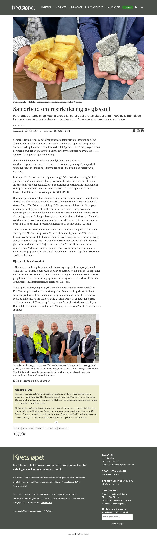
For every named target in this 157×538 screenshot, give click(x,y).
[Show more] (56, 423)
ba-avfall (51, 428)
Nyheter (46, 7)
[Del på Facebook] (134, 131)
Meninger (61, 7)
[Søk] (136, 7)
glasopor (28, 428)
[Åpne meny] (142, 7)
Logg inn (128, 7)
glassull (63, 428)
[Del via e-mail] (142, 131)
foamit (39, 428)
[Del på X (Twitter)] (138, 131)
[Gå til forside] (25, 7)
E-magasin (77, 7)
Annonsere (113, 7)
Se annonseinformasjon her (114, 504)
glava (17, 428)
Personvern (46, 502)
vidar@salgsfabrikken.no (120, 500)
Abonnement (95, 7)
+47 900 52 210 (112, 497)
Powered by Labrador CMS (78, 534)
